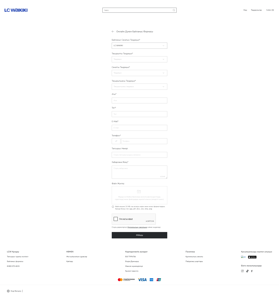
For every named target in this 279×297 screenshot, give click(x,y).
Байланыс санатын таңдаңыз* (126, 40)
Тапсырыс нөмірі (120, 149)
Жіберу (139, 235)
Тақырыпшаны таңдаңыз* (124, 81)
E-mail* (115, 122)
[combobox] (139, 46)
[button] (139, 195)
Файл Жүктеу (118, 183)
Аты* (114, 94)
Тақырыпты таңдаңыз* (122, 53)
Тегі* (114, 108)
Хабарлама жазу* (120, 162)
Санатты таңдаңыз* (121, 67)
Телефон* (116, 135)
